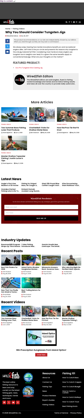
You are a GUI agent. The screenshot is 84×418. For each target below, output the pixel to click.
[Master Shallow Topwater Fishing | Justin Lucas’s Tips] (71, 311)
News (44, 391)
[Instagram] (18, 402)
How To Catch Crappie (71, 382)
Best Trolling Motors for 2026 (31, 291)
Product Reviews (49, 395)
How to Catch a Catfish (68, 392)
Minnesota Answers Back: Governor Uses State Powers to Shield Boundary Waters (51, 270)
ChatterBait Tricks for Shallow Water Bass (30, 319)
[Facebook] (4, 402)
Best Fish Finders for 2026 (9, 268)
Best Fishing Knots (69, 406)
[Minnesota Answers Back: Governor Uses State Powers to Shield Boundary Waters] (51, 260)
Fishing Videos (19, 29)
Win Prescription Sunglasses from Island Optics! (41, 350)
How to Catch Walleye (71, 397)
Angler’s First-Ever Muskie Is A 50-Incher (9, 184)
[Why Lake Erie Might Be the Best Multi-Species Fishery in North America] (71, 260)
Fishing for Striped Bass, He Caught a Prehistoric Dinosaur (30, 185)
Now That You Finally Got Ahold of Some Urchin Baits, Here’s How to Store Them (9, 293)
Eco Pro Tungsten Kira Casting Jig (29, 68)
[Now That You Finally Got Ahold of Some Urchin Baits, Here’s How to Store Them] (10, 283)
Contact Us (47, 382)
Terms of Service (61, 413)
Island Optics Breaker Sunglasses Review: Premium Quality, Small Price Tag (31, 270)
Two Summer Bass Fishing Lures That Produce (8, 320)
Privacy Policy (76, 413)
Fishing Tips (47, 386)
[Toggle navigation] (80, 21)
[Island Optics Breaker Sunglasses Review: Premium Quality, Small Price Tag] (31, 260)
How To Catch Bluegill (71, 386)
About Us (46, 377)
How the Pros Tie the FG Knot (50, 319)
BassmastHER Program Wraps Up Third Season (10, 245)
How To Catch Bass (70, 377)
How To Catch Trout (70, 402)
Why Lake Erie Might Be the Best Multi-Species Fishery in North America (71, 270)
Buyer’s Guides (48, 400)
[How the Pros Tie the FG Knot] (51, 311)
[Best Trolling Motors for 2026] (31, 283)
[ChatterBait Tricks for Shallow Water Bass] (31, 311)
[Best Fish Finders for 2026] (10, 260)
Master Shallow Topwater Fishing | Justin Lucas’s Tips (69, 320)
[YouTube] (13, 402)
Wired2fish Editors (40, 76)
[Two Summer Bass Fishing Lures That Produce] (10, 311)
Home (7, 29)
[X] (9, 402)
